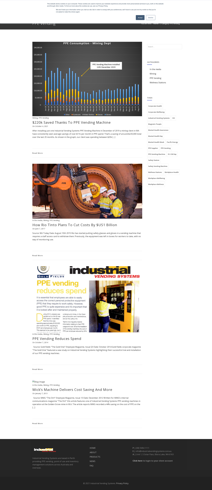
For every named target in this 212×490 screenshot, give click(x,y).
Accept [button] (140, 17)
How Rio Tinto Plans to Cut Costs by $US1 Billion (74, 224)
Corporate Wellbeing (156, 112)
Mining (35, 118)
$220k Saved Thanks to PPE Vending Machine (71, 122)
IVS (173, 118)
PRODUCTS (95, 456)
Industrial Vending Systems (159, 118)
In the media (37, 220)
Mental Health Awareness (158, 130)
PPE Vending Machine (156, 154)
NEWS (92, 461)
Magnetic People (154, 124)
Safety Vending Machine (157, 166)
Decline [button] (150, 17)
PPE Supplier (153, 148)
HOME (93, 448)
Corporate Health (155, 106)
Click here (137, 460)
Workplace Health (172, 172)
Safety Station (153, 160)
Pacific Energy (172, 142)
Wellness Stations (158, 82)
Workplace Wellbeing (156, 178)
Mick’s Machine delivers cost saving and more (72, 389)
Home (155, 23)
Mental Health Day (155, 136)
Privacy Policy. (122, 483)
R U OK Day (172, 154)
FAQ (91, 465)
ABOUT (93, 452)
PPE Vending (44, 118)
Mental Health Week (156, 142)
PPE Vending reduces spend (56, 338)
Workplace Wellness (156, 184)
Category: (171, 23)
